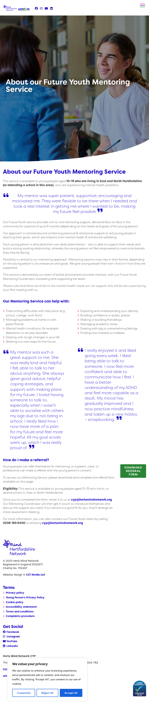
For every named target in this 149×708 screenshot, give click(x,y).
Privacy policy (15, 593)
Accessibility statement (21, 607)
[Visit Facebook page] (36, 8)
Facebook (12, 632)
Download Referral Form (133, 470)
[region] (47, 679)
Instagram (13, 636)
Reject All (47, 693)
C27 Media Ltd (35, 574)
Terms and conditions (20, 611)
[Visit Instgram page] (41, 8)
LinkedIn (12, 646)
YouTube (11, 641)
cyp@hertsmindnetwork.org (91, 499)
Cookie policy (14, 602)
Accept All (71, 693)
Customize (23, 693)
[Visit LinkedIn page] (51, 8)
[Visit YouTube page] (46, 8)
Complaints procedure (20, 616)
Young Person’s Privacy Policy (25, 597)
